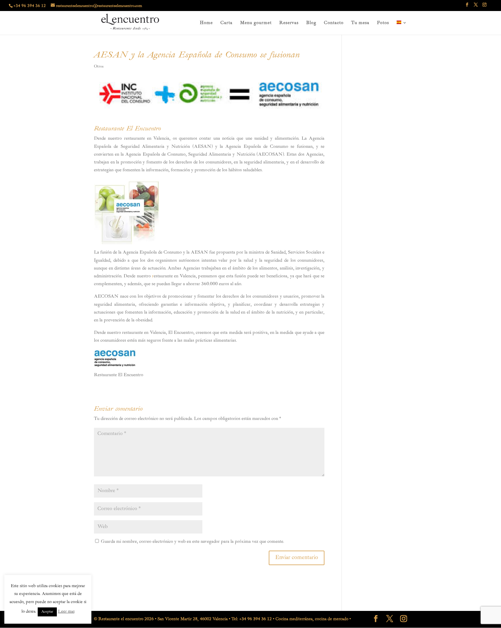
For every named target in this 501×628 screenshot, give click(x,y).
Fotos (383, 23)
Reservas (289, 23)
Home (206, 23)
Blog (311, 23)
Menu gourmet (256, 23)
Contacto (334, 23)
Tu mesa (360, 23)
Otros (99, 67)
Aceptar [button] (47, 612)
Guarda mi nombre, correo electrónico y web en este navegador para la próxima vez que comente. (192, 542)
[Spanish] (402, 28)
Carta (226, 23)
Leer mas (66, 611)
